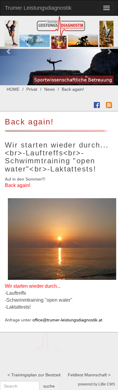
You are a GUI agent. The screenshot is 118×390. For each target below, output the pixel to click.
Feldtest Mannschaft (87, 374)
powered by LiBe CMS (96, 384)
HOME (13, 89)
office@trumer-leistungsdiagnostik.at (67, 319)
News (49, 89)
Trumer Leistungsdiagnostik (38, 8)
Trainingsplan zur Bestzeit (36, 374)
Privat (31, 89)
